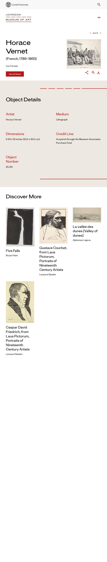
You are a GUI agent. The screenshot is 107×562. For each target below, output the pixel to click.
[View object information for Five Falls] (20, 226)
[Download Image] (98, 73)
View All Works (15, 74)
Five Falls (13, 250)
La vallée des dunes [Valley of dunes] (85, 230)
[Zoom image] (93, 73)
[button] (98, 4)
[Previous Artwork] (90, 33)
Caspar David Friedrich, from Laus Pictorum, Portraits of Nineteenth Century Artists (18, 338)
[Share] (87, 73)
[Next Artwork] (100, 33)
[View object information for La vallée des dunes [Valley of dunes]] (87, 214)
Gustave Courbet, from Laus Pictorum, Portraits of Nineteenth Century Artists (53, 258)
